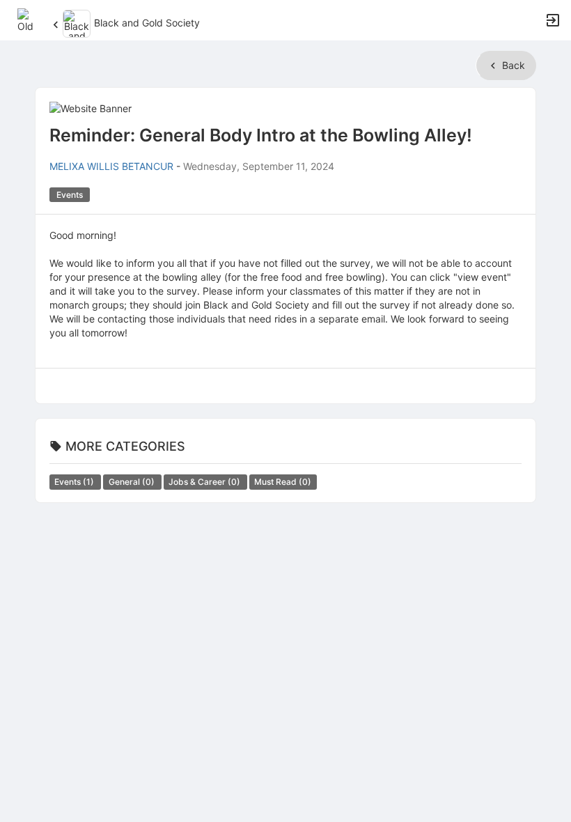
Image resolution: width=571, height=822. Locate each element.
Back (512, 65)
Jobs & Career (205, 481)
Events (75, 481)
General (133, 481)
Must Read (282, 481)
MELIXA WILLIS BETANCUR (111, 166)
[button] (29, 19)
